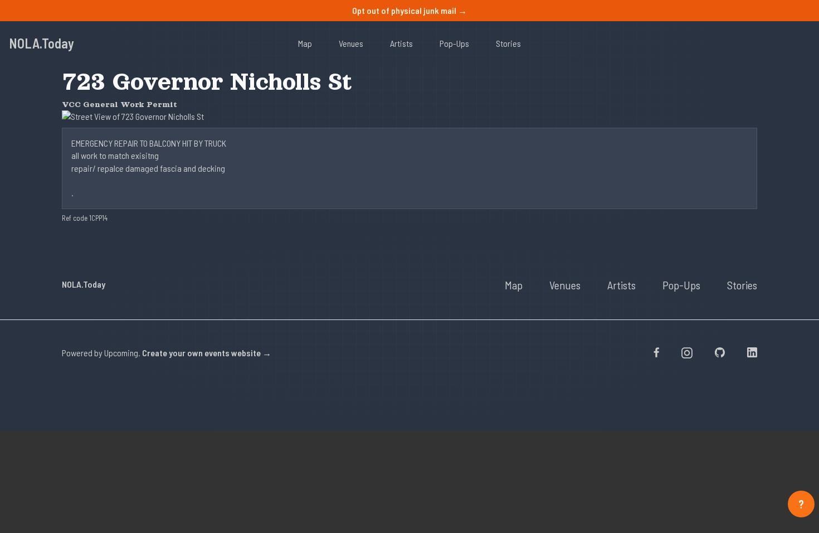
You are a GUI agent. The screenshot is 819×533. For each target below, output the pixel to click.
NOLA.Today (41, 43)
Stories (508, 43)
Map (305, 43)
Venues (351, 43)
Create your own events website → (206, 352)
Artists (401, 43)
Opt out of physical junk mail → (409, 10)
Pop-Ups (454, 43)
